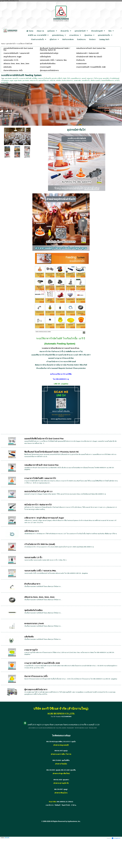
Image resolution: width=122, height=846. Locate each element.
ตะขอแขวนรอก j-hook (34, 623)
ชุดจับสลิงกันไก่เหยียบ (33, 610)
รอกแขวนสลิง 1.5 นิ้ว (33, 557)
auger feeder (18, 80)
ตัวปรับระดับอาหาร (67, 80)
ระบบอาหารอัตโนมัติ (25, 78)
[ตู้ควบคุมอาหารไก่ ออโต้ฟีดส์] (27, 154)
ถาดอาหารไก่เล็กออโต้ (44, 78)
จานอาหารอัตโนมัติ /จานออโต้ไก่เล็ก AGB (42, 663)
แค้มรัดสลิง (29, 637)
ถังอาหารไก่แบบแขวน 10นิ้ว (36, 676)
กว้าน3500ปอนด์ (114, 78)
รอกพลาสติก (77, 80)
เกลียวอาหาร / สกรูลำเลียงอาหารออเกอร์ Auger (44, 518)
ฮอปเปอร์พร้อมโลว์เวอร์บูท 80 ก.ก (38, 491)
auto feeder (8, 78)
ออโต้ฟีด (34, 78)
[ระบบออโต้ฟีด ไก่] (27, 149)
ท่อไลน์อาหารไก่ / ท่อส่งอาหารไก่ (38, 505)
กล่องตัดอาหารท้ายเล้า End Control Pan (41, 465)
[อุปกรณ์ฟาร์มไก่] (7, 149)
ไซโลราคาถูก (98, 78)
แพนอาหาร (90, 78)
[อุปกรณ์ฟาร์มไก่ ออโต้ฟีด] (17, 136)
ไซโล (68, 78)
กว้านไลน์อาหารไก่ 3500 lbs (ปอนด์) (39, 544)
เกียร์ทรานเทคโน (96, 80)
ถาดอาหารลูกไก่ (31, 650)
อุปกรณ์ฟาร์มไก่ (11, 43)
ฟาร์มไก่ (117, 80)
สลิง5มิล (58, 80)
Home (3, 43)
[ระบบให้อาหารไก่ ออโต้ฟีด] (17, 154)
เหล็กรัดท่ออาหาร (31, 531)
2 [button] (61, 123)
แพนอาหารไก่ (34, 80)
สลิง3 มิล (52, 80)
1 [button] (58, 123)
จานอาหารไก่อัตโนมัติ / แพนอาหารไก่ (40, 478)
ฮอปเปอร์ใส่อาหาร (44, 80)
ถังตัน (64, 78)
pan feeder (25, 80)
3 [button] (64, 123)
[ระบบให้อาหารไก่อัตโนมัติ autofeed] (7, 154)
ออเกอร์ (84, 78)
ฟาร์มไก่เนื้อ (4, 82)
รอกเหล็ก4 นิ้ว (86, 80)
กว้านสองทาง (5, 80)
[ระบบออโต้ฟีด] (17, 149)
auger (11, 80)
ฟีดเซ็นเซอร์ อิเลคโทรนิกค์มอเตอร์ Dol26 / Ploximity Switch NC (51, 452)
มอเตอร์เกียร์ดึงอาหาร (107, 80)
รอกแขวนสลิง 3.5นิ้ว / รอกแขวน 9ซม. (40, 571)
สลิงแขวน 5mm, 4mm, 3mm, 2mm (39, 597)
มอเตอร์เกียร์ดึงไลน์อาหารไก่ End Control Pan (44, 439)
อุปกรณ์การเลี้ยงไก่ (56, 78)
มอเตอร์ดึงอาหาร (76, 78)
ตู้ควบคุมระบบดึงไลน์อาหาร (35, 689)
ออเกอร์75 (15, 78)
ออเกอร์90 (106, 78)
